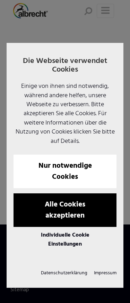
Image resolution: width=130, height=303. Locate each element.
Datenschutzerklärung (64, 273)
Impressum (105, 273)
